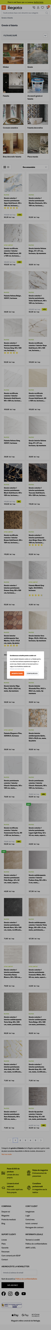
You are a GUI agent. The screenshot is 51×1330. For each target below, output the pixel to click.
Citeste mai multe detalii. (17, 669)
